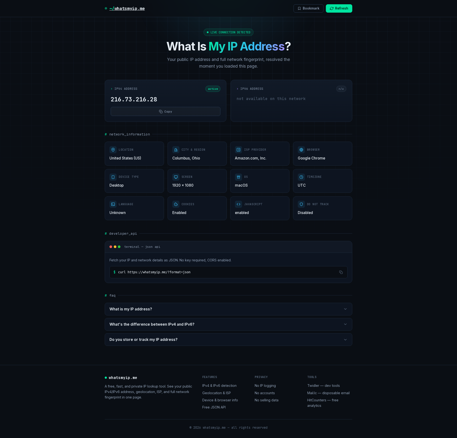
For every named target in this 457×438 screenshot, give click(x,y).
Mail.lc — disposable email (328, 393)
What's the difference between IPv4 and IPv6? (151, 324)
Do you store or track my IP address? (143, 339)
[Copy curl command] (340, 272)
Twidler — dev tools (323, 385)
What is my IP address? (130, 309)
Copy (168, 112)
